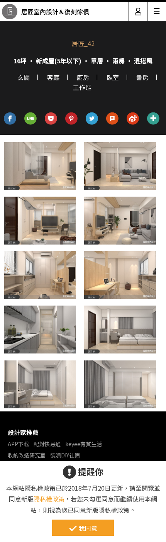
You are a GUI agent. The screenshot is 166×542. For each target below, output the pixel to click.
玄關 (23, 77)
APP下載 (18, 444)
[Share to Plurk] (112, 118)
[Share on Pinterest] (71, 118)
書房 (142, 77)
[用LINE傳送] (30, 118)
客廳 (53, 77)
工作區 (82, 87)
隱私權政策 (49, 498)
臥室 (113, 77)
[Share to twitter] (92, 118)
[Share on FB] (10, 118)
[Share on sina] (133, 118)
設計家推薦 (23, 432)
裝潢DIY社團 (65, 455)
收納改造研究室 (27, 455)
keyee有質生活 (83, 444)
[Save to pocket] (51, 118)
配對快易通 (47, 444)
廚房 (83, 77)
